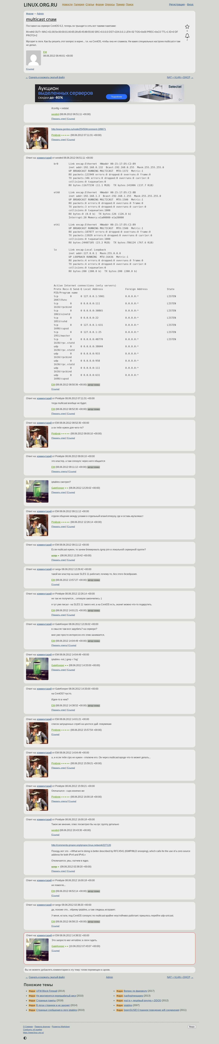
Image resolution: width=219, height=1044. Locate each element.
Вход (190, 4)
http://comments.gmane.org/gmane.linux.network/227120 (81, 845)
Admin (40, 13)
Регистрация (177, 4)
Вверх (192, 1027)
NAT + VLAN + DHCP (178, 77)
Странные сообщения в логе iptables (56, 1010)
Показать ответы (59, 471)
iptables (128, 1005)
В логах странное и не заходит (53, 1005)
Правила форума (42, 1026)
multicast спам (41, 19)
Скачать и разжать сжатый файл (47, 77)
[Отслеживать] (187, 36)
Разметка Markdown (61, 1026)
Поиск (129, 4)
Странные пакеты (46, 1000)
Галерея (79, 4)
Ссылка (30, 69)
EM (45, 52)
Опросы (110, 4)
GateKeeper (57, 488)
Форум (99, 4)
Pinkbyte (56, 135)
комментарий (44, 158)
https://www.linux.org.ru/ (33, 1032)
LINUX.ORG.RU (40, 4)
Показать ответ (59, 119)
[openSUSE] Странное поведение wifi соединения (151, 1010)
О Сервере (28, 1026)
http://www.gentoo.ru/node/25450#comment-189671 (78, 129)
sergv (54, 555)
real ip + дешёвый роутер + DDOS (142, 1000)
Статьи (90, 4)
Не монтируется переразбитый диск (56, 995)
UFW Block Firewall (46, 991)
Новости (67, 4)
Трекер (120, 4)
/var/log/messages (133, 995)
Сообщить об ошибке (32, 1029)
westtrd (55, 114)
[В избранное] (187, 26)
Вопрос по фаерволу (135, 991)
